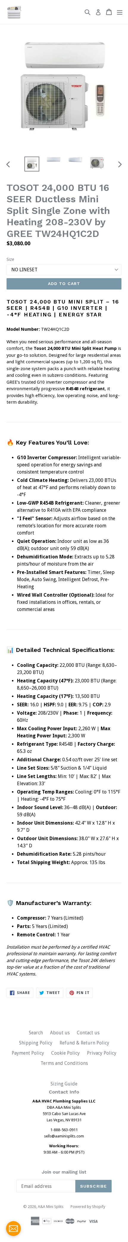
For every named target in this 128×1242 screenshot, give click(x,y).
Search (36, 1033)
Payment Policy (28, 1053)
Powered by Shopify (88, 1206)
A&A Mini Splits (50, 1206)
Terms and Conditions (64, 1063)
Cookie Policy (65, 1053)
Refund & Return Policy (84, 1043)
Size (10, 259)
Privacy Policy (101, 1053)
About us (60, 1033)
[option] (32, 164)
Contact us (88, 1033)
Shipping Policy (35, 1043)
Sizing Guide (64, 1084)
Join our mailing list (64, 1172)
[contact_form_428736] (13, 1228)
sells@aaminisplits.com (64, 1136)
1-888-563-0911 (64, 1130)
